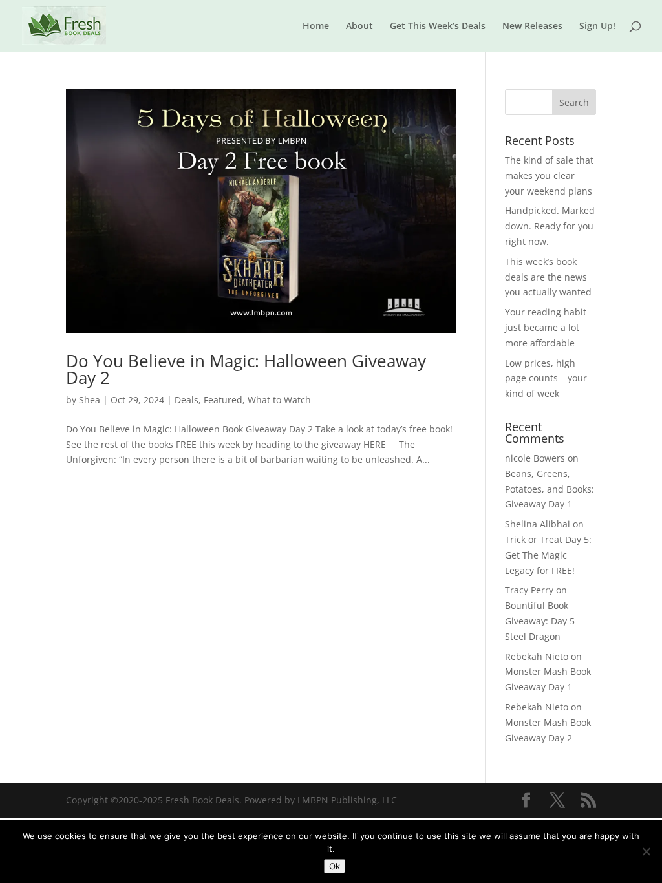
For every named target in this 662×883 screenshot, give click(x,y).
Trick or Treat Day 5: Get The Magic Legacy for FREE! (548, 555)
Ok (334, 866)
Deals (186, 400)
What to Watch (279, 400)
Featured (223, 400)
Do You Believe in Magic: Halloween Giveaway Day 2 (246, 369)
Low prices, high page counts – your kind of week (546, 378)
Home (316, 26)
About (359, 26)
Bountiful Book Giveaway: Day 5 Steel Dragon (540, 621)
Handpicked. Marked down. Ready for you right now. (550, 226)
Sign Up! (597, 26)
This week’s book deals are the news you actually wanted (548, 277)
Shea (89, 400)
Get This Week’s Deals (438, 26)
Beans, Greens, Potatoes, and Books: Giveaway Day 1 (549, 489)
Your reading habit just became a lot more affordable (545, 327)
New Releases (532, 26)
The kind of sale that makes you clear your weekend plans (549, 175)
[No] (645, 851)
